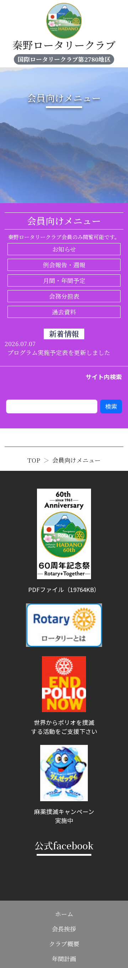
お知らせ (64, 249)
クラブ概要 (64, 943)
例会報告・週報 (64, 265)
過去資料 (64, 312)
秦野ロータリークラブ (64, 44)
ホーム (64, 914)
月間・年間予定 (64, 280)
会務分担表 (64, 296)
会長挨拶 (64, 929)
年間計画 (64, 958)
